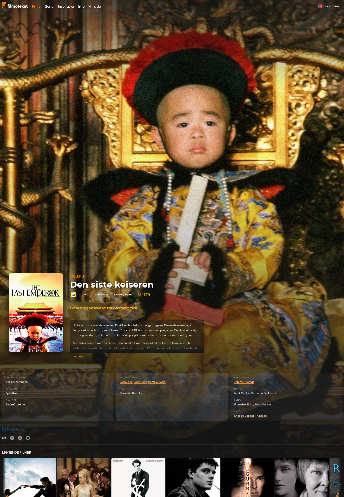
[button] (320, 6)
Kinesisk (262, 415)
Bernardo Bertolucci (132, 393)
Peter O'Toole (157, 382)
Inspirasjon (66, 6)
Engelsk (239, 415)
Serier (50, 6)
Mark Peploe (242, 393)
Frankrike (240, 404)
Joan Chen (140, 382)
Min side (94, 6)
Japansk (250, 415)
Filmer (37, 6)
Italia (250, 404)
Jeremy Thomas (244, 382)
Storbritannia (262, 404)
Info (81, 6)
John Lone (126, 382)
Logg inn (332, 6)
